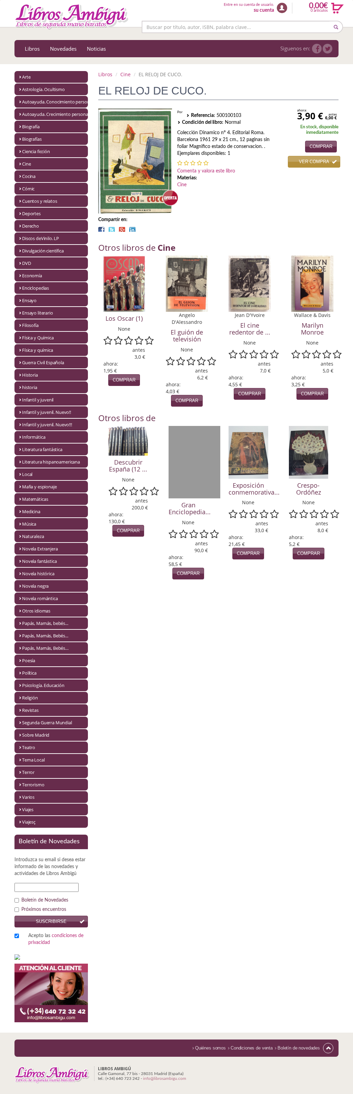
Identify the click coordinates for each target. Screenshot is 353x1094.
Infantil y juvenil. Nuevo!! (46, 412)
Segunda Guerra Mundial (47, 722)
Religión (30, 698)
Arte (26, 77)
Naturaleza (33, 536)
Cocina (29, 176)
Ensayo (29, 300)
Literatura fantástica (42, 449)
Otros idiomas (36, 611)
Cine (26, 164)
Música (29, 524)
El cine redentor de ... (249, 328)
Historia (30, 375)
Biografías (32, 139)
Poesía (28, 660)
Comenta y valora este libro (206, 171)
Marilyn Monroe (312, 328)
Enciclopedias (35, 288)
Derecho (30, 226)
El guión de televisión (187, 335)
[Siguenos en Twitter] (327, 48)
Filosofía (30, 325)
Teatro (28, 747)
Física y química (37, 350)
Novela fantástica (39, 561)
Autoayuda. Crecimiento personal (55, 114)
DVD (26, 263)
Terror (28, 772)
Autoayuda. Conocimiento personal (55, 102)
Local (27, 474)
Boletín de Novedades (44, 900)
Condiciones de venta (252, 1048)
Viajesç (29, 822)
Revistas (30, 710)
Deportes (31, 213)
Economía (32, 275)
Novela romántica (40, 598)
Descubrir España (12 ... (128, 465)
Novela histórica (38, 573)
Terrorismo (33, 785)
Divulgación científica (43, 251)
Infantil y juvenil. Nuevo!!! (47, 424)
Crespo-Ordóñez (308, 488)
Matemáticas (35, 499)
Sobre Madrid (35, 735)
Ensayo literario (37, 313)
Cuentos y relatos (39, 201)
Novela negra (35, 586)
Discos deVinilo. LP (40, 238)
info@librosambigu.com (164, 1078)
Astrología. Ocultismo (43, 89)
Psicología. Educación (43, 685)
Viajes (27, 809)
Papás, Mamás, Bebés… (45, 648)
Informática (33, 437)
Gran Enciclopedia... (190, 508)
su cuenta (264, 10)
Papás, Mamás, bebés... (45, 623)
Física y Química (38, 338)
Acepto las (55, 939)
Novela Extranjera (40, 549)
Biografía (31, 126)
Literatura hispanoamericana (51, 462)
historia (29, 387)
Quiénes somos (210, 1048)
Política (29, 673)
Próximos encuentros (43, 909)
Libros (32, 48)
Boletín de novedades (299, 1048)
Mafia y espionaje (39, 487)
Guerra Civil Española (43, 362)
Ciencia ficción (36, 151)
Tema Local (33, 760)
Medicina (31, 511)
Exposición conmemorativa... (254, 488)
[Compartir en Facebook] (101, 229)
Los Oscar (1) (124, 318)
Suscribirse (51, 921)
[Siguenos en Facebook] (317, 48)
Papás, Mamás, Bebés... (45, 636)
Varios (28, 797)
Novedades (63, 48)
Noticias (96, 48)
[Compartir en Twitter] (112, 229)
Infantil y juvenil (37, 400)
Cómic (28, 189)
